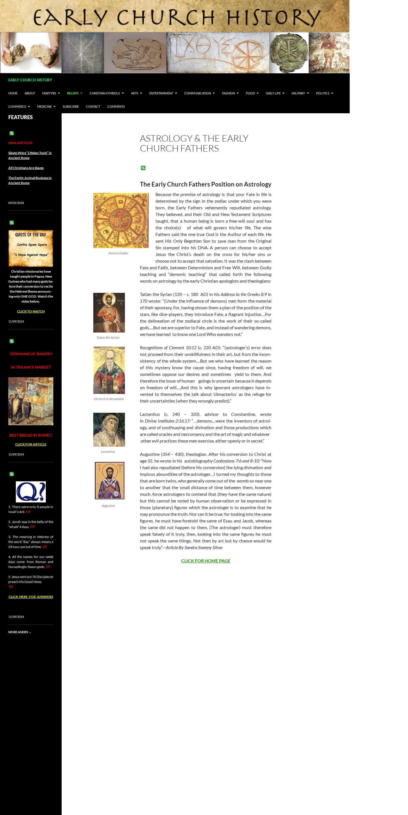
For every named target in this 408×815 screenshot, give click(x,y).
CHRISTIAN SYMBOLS (105, 93)
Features (20, 117)
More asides (20, 632)
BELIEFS (73, 93)
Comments (116, 106)
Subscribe (71, 106)
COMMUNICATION (197, 93)
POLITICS (322, 93)
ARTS (134, 93)
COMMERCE (17, 106)
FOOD (250, 93)
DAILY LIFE (273, 93)
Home (12, 93)
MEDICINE (44, 106)
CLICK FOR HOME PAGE (205, 560)
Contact (93, 106)
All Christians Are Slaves (26, 168)
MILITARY (298, 93)
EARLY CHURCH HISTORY (30, 80)
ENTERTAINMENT (161, 93)
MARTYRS (49, 93)
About (30, 93)
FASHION (228, 93)
